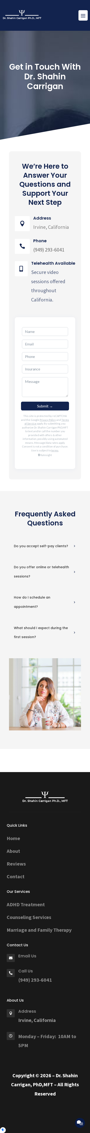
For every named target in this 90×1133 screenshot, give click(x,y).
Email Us (27, 956)
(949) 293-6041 (35, 980)
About (13, 851)
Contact (15, 876)
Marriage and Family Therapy (39, 930)
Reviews (16, 863)
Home (13, 838)
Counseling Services (29, 917)
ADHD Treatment (26, 904)
